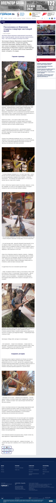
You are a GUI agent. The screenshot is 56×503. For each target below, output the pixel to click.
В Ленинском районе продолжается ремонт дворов (46, 72)
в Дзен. (7, 447)
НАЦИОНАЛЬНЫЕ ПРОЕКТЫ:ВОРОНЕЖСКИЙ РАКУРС (51, 14)
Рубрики (10, 18)
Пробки (23, 18)
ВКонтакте (45, 469)
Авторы (19, 18)
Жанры (15, 18)
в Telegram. (8, 449)
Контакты (28, 18)
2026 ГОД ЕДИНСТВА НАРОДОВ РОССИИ (22, 14)
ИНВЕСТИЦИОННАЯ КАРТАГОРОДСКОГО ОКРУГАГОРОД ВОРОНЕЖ (36, 15)
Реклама (34, 18)
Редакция (31, 471)
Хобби (3, 22)
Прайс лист (17, 469)
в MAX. (7, 452)
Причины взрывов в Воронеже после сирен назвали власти (44, 64)
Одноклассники (46, 471)
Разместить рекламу (19, 467)
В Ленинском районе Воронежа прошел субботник (44, 67)
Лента (5, 18)
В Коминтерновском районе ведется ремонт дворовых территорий (46, 70)
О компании (31, 467)
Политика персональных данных (34, 474)
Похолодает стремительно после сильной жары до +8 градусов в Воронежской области (45, 75)
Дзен (44, 473)
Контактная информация (34, 469)
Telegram (44, 467)
